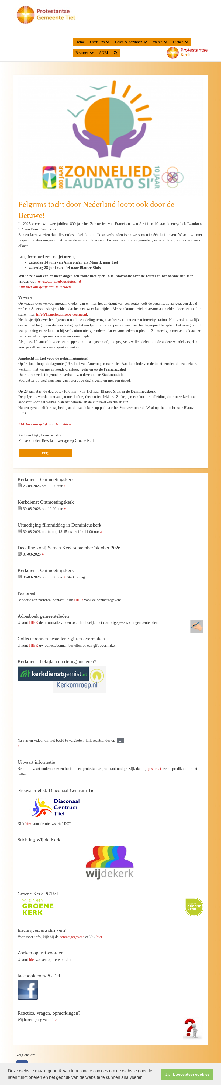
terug (45, 453)
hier (28, 823)
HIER (78, 600)
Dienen (179, 42)
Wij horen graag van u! (49, 1016)
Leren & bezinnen (129, 42)
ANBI (103, 53)
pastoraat (154, 768)
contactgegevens (72, 937)
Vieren (158, 42)
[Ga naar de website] (58, 807)
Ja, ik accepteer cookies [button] (187, 1074)
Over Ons (98, 42)
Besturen (82, 53)
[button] (145, 1078)
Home (80, 42)
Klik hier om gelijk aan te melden (44, 287)
